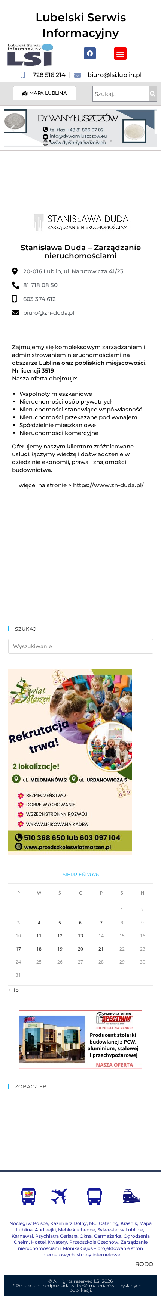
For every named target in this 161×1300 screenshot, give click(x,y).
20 (80, 949)
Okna (86, 1236)
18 (39, 949)
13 (80, 936)
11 (39, 936)
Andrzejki (45, 1229)
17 (18, 949)
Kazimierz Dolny (68, 1223)
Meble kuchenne (76, 1229)
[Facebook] (90, 53)
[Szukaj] (153, 93)
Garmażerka (107, 1236)
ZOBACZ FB (31, 1086)
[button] (120, 53)
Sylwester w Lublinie (120, 1229)
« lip (13, 990)
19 (60, 949)
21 (101, 949)
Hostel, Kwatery (49, 1242)
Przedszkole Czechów (93, 1242)
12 (60, 936)
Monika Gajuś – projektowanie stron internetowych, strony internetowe (92, 1251)
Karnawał (22, 1236)
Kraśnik (129, 1223)
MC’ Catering (103, 1223)
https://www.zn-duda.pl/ (108, 485)
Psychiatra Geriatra (56, 1236)
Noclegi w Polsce (28, 1223)
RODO (144, 1264)
